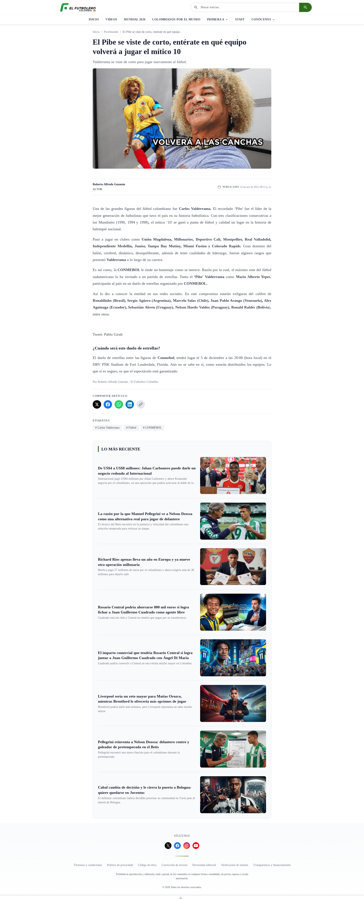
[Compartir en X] (97, 404)
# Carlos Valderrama (107, 427)
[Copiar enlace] (140, 404)
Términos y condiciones (88, 865)
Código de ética (147, 865)
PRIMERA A (215, 19)
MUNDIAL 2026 (134, 19)
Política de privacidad (120, 865)
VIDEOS (111, 19)
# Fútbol (131, 427)
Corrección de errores (174, 865)
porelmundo (111, 31)
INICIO (94, 19)
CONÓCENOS (261, 19)
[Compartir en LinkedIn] (130, 404)
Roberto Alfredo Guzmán (109, 184)
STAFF (240, 19)
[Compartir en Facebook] (108, 404)
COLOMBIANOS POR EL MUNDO (176, 19)
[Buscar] (305, 7)
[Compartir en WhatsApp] (119, 404)
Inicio (96, 31)
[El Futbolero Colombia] (78, 7)
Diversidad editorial (204, 865)
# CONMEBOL (152, 427)
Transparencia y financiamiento (272, 865)
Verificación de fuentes (234, 865)
